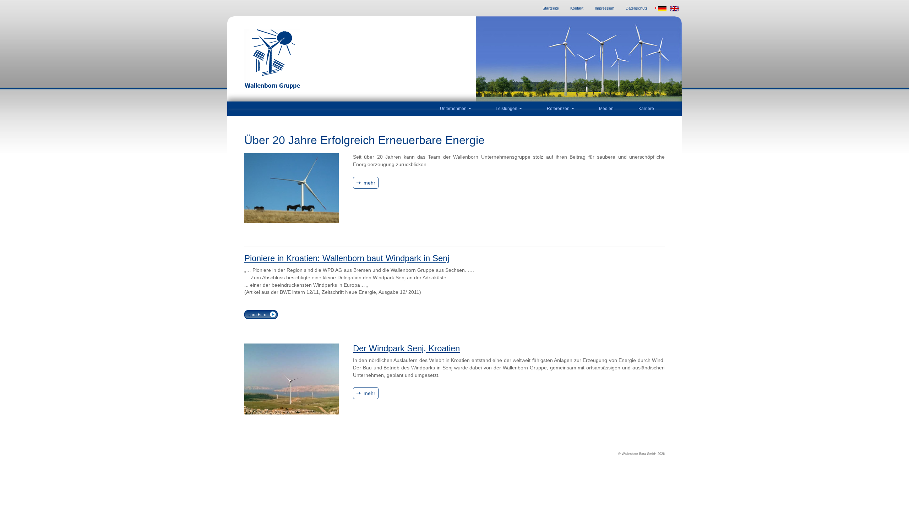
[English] (674, 8)
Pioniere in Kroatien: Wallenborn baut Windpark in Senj (346, 258)
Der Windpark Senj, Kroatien (406, 348)
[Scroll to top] (894, 496)
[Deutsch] (660, 8)
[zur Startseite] (344, 58)
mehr (369, 183)
